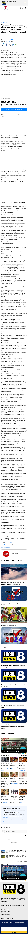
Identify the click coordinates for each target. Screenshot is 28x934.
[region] (14, 844)
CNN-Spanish (13, 542)
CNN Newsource (5, 39)
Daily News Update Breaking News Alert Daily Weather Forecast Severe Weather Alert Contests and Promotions (6, 913)
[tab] (5, 836)
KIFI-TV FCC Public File (16, 899)
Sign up (24, 826)
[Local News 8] (6, 8)
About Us (8, 899)
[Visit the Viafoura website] (24, 861)
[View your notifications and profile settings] (25, 835)
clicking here (5, 817)
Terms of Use (10, 898)
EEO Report (3, 898)
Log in (21, 826)
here (3, 821)
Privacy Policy (16, 898)
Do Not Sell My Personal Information (9, 902)
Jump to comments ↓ (5, 547)
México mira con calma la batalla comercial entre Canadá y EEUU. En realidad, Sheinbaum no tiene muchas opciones (14, 705)
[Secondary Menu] (3, 8)
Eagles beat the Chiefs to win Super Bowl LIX (11, 625)
